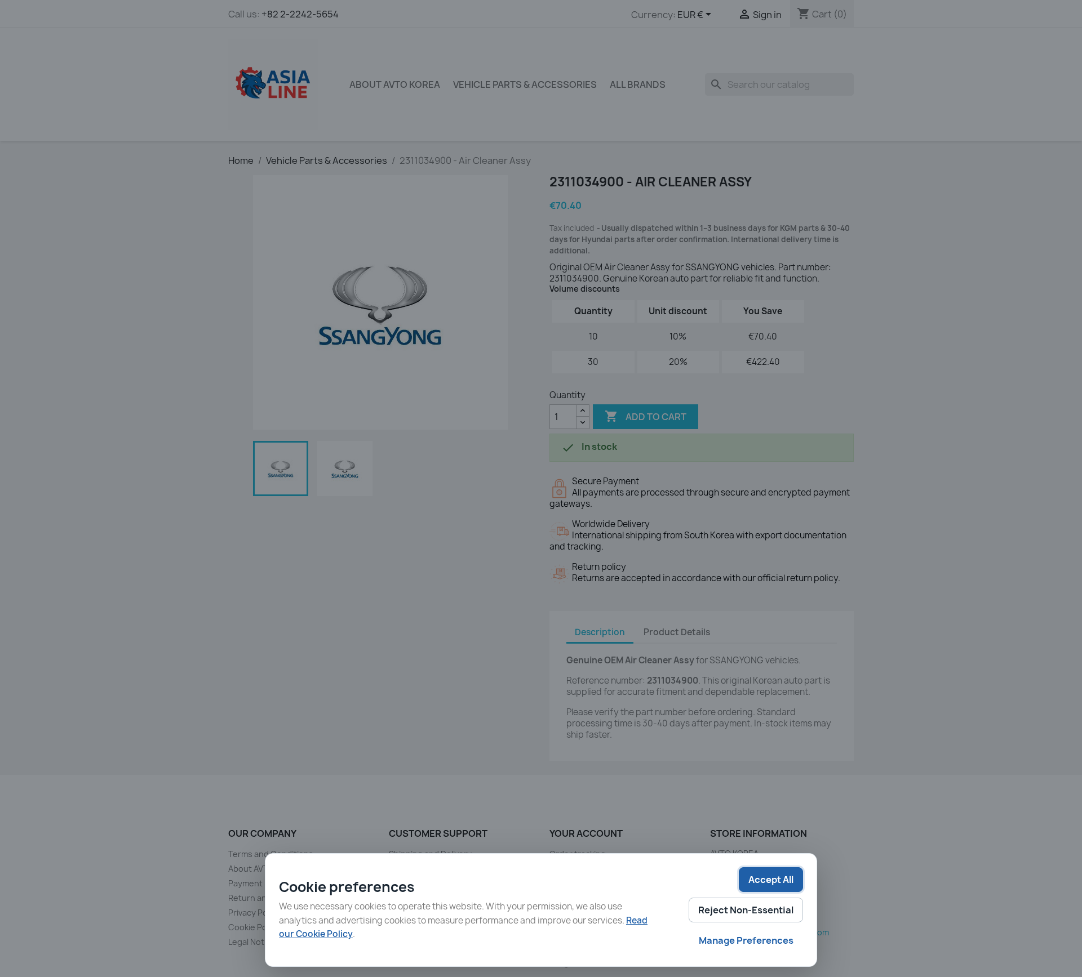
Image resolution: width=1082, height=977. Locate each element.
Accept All (770, 879)
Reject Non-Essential (745, 910)
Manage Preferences (746, 940)
